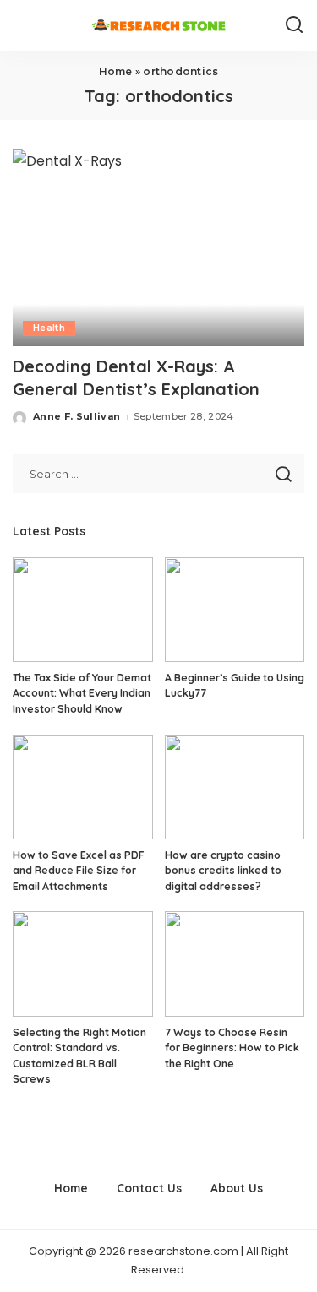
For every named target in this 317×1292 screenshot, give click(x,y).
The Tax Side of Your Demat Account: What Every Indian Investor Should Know (82, 693)
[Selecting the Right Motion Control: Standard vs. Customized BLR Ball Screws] (83, 963)
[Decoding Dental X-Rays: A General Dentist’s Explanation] (158, 247)
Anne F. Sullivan (77, 416)
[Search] (294, 25)
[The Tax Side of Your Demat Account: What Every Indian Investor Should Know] (83, 609)
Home (116, 71)
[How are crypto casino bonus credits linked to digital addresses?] (235, 787)
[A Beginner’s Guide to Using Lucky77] (235, 609)
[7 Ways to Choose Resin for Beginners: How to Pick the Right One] (235, 963)
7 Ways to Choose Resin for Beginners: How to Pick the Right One (232, 1048)
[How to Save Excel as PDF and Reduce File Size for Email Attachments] (83, 787)
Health (49, 328)
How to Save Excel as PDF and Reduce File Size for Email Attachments (79, 871)
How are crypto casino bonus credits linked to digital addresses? (223, 871)
